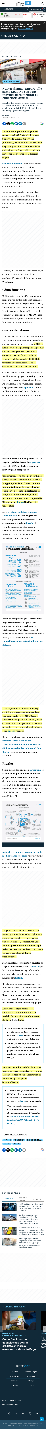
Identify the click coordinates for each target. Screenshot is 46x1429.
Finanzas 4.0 (14, 1376)
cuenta (20, 1035)
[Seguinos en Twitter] (30, 1413)
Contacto (31, 1385)
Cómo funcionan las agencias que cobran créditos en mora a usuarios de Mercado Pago (19, 1344)
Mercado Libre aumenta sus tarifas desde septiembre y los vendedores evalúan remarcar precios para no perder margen (31, 1231)
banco (23, 1101)
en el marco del (16, 511)
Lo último (15, 1372)
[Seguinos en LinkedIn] (23, 1413)
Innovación (15, 1381)
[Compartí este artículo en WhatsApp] (12, 123)
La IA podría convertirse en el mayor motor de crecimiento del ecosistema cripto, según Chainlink (31, 1207)
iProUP (7, 115)
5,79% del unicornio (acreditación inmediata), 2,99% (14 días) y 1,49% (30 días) (23, 1120)
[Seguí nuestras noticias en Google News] (42, 123)
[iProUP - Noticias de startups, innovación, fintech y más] (23, 3)
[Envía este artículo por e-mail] (24, 123)
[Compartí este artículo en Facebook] (4, 123)
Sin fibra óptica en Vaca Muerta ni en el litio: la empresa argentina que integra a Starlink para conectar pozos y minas (28, 1219)
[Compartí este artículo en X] (8, 123)
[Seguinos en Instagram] (9, 1413)
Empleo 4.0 (31, 1376)
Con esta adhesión (12, 163)
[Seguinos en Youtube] (37, 1413)
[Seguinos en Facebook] (16, 1413)
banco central (34, 1140)
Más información (25, 28)
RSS (23, 1393)
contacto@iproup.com (10, 1404)
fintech (29, 523)
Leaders (15, 1385)
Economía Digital (31, 1372)
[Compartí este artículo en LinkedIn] (16, 123)
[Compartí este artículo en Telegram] (20, 123)
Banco (20, 502)
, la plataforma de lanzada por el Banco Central (22, 748)
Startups (31, 1381)
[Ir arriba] (42, 1419)
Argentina (34, 462)
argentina (27, 387)
